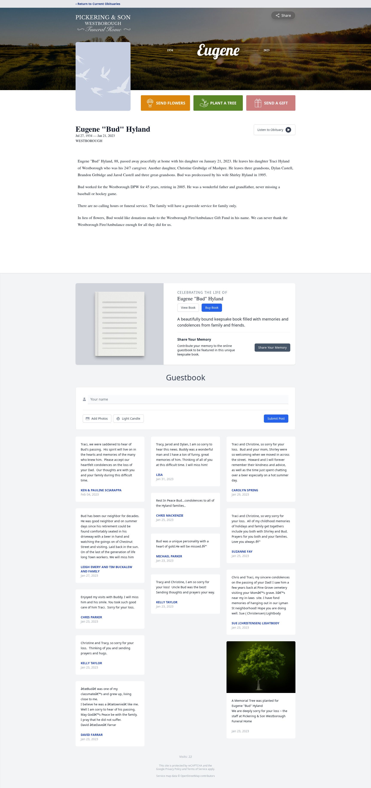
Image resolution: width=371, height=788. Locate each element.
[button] (261, 667)
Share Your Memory (272, 347)
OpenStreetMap (190, 776)
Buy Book (211, 308)
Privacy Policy (173, 769)
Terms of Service (197, 769)
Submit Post (276, 418)
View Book (188, 308)
